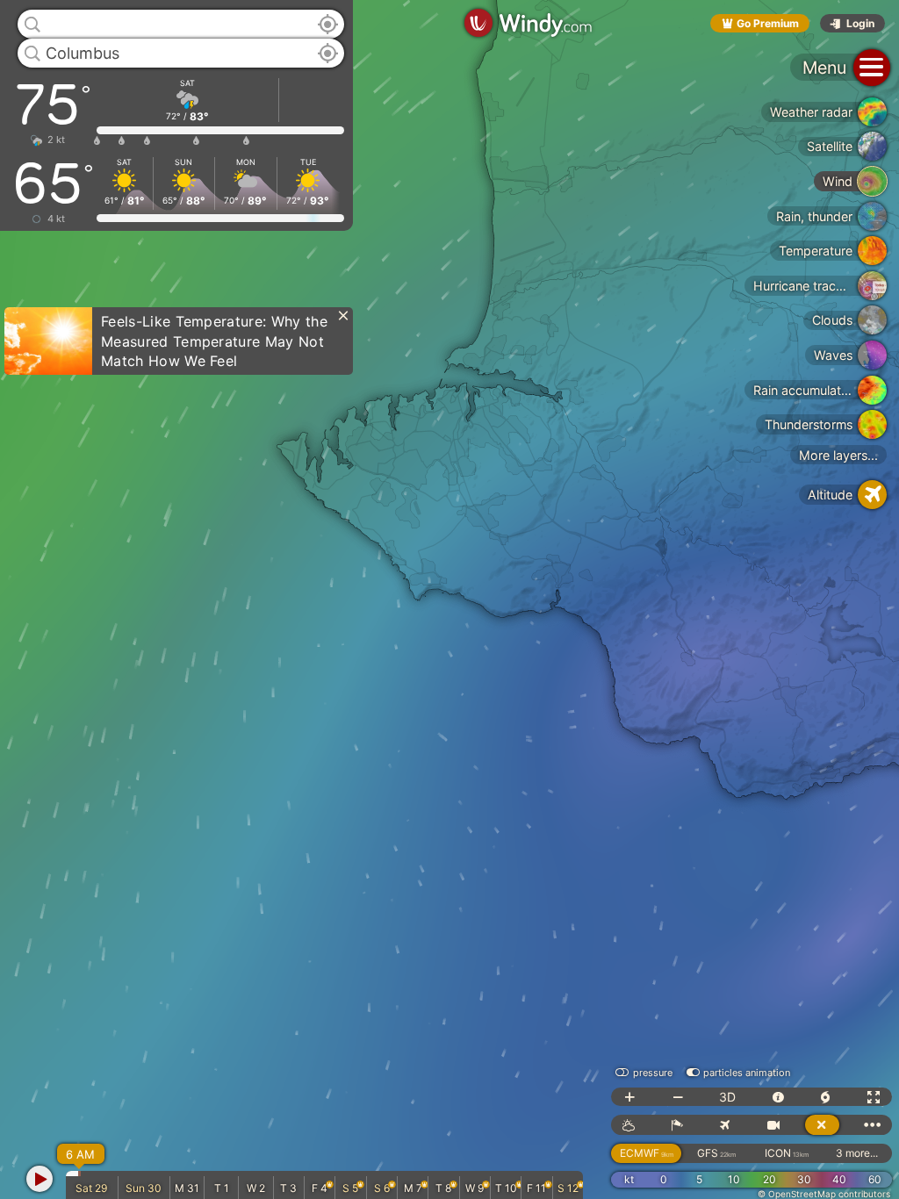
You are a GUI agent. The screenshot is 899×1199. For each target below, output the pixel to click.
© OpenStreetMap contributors (824, 1193)
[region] (449, 599)
